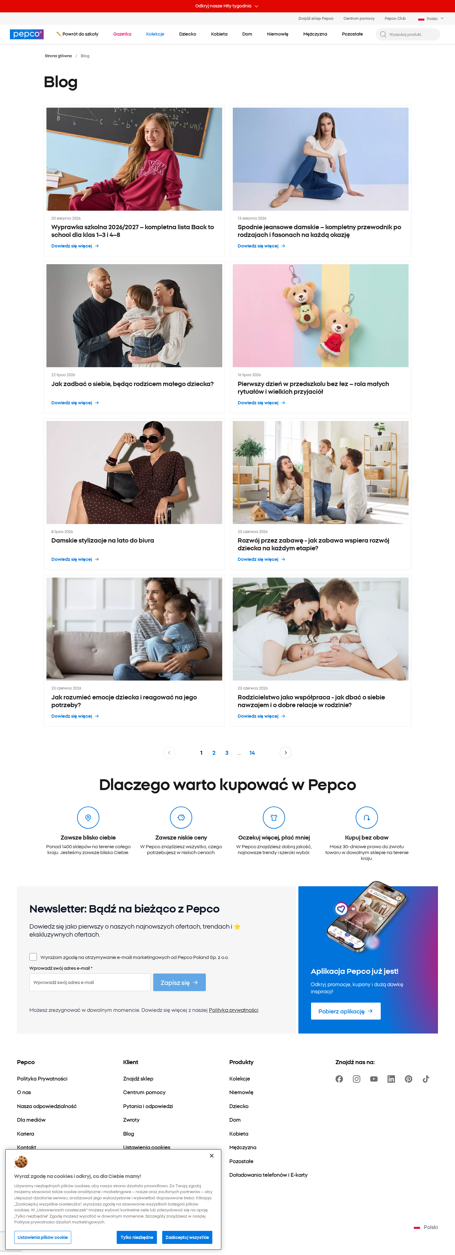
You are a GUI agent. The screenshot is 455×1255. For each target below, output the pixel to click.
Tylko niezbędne (137, 1237)
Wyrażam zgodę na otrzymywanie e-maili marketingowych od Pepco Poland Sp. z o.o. (135, 957)
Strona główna (58, 55)
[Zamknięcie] (212, 1156)
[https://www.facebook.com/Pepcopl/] (340, 1079)
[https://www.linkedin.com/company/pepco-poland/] (392, 1079)
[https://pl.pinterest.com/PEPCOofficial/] (410, 1079)
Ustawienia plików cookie (43, 1237)
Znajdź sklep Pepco (316, 18)
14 (252, 752)
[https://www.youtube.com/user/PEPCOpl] (375, 1079)
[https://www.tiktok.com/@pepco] (427, 1079)
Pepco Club (395, 18)
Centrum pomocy (359, 18)
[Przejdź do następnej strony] (286, 752)
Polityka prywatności (233, 1009)
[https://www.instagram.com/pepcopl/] (358, 1079)
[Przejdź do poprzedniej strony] (169, 752)
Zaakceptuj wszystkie (187, 1237)
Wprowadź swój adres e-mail (61, 968)
